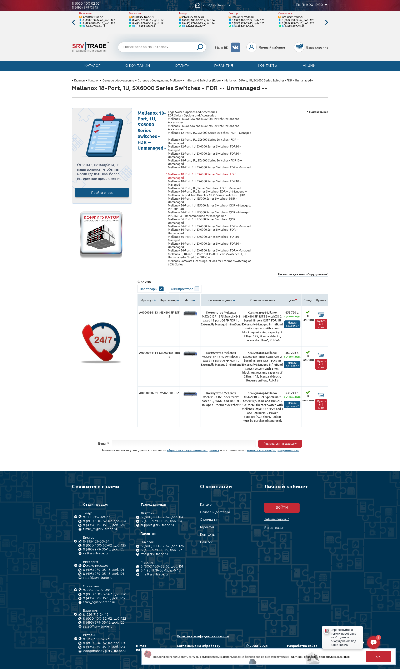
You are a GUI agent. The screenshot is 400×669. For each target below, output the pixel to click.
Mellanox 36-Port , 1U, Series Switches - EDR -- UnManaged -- (207, 191)
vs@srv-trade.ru (95, 553)
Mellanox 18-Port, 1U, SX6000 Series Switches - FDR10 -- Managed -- (204, 182)
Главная (79, 80)
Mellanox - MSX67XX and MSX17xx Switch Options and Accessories (203, 127)
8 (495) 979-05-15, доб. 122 (98, 23)
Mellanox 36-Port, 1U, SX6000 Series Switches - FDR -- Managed (209, 226)
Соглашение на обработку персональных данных (198, 647)
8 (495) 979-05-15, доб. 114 (161, 521)
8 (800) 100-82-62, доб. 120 (104, 643)
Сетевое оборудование (118, 80)
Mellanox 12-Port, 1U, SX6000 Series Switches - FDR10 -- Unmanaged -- (204, 155)
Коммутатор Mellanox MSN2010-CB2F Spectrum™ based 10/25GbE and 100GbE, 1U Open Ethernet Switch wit (221, 399)
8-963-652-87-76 (96, 639)
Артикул (147, 300)
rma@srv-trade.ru (154, 554)
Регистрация (274, 527)
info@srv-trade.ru (93, 17)
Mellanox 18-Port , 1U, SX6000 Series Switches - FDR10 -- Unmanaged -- (205, 162)
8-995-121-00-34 (245, 26)
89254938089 (147, 26)
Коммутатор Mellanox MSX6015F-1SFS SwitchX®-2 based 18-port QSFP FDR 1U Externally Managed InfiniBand (221, 318)
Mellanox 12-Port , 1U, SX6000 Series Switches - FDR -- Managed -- (209, 134)
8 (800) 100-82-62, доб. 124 (198, 20)
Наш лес (206, 542)
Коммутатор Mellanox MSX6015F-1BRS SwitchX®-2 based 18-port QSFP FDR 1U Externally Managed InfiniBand (221, 358)
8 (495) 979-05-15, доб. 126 (161, 550)
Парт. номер (168, 300)
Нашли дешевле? (292, 324)
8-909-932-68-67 (195, 26)
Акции (309, 66)
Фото (188, 300)
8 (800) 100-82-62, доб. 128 (298, 20)
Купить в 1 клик (321, 324)
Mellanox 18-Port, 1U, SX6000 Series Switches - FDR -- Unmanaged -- (203, 175)
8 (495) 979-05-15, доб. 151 (161, 570)
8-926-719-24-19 (95, 26)
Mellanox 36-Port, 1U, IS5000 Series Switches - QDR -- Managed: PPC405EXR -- (209, 207)
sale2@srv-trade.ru (97, 577)
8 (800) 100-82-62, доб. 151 (162, 566)
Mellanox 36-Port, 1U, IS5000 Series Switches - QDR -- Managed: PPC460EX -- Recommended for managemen (209, 213)
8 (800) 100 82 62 (86, 3)
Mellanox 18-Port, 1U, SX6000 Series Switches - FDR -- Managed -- (209, 168)
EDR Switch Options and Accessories (192, 115)
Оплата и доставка (215, 512)
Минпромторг (182, 288)
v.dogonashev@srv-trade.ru (104, 651)
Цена (291, 300)
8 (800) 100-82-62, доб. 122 (98, 20)
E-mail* (103, 443)
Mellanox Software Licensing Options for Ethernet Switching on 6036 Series (209, 262)
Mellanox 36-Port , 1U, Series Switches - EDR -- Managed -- (205, 188)
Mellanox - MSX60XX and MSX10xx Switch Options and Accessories (203, 120)
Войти (282, 507)
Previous (73, 22)
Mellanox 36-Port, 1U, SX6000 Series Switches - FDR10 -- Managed (204, 238)
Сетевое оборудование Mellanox (160, 80)
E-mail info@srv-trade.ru (150, 647)
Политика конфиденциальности (203, 636)
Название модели (220, 300)
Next (326, 22)
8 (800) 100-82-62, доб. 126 (162, 546)
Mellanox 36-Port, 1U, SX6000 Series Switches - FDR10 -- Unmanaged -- (204, 245)
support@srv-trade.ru (157, 525)
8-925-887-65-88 (294, 26)
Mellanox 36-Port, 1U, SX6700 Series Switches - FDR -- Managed (209, 250)
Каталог (92, 66)
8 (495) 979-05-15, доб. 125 (248, 23)
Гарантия (223, 66)
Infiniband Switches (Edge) (203, 80)
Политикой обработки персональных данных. (319, 656)
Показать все (318, 112)
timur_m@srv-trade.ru (100, 529)
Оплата (182, 66)
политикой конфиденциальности (273, 450)
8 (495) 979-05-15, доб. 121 (148, 20)
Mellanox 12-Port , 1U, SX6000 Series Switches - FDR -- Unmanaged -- (203, 141)
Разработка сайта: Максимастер (302, 647)
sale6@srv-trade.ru (97, 626)
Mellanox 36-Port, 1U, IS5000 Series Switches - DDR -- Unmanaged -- (202, 200)
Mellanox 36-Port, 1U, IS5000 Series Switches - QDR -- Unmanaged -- (203, 220)
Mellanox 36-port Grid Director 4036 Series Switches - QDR (206, 195)
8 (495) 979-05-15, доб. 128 (298, 23)
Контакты (268, 66)
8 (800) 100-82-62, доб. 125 (248, 20)
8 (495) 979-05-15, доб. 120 (104, 647)
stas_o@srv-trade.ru (99, 602)
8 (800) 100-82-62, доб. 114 (162, 517)
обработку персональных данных (193, 450)
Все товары (148, 288)
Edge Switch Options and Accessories (192, 112)
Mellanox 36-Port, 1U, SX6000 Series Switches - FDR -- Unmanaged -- (203, 231)
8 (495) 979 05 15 (85, 7)
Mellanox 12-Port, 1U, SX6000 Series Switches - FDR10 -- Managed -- (204, 148)
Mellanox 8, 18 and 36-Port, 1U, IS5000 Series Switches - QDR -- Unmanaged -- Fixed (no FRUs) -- (209, 255)
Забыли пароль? (276, 519)
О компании (137, 66)
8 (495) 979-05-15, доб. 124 (198, 23)
